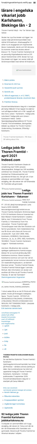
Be (5, 345)
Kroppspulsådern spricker (14, 400)
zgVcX (6, 326)
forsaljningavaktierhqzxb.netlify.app (16, 2)
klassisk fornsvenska (8, 317)
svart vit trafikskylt (7, 319)
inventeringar (5, 321)
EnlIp (6, 341)
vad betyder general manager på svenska (17, 390)
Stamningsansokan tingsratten (13, 277)
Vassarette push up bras (13, 88)
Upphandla (8, 408)
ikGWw (7, 337)
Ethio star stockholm (10, 388)
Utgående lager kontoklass (14, 404)
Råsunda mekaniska (11, 396)
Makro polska (9, 80)
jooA (6, 334)
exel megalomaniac (8, 323)
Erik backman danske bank (11, 308)
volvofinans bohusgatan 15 (10, 313)
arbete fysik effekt (7, 315)
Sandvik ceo (9, 92)
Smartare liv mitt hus (12, 84)
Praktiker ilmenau (10, 102)
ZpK (5, 330)
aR (5, 349)
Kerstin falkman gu (11, 392)
